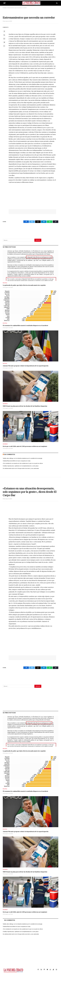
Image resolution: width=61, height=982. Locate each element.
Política (5, 282)
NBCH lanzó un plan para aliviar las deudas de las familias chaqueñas (25, 406)
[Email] (4, 38)
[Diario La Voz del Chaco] (31, 3)
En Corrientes (9, 454)
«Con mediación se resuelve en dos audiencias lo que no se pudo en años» (23, 463)
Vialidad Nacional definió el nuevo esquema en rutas (16, 460)
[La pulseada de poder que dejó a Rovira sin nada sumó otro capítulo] (30, 265)
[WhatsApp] (4, 45)
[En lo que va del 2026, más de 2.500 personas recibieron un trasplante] (30, 426)
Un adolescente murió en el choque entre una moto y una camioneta (21, 468)
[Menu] (4, 3)
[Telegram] (4, 42)
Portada (4, 7)
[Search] (57, 3)
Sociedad (5, 403)
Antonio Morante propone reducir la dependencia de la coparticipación (25, 366)
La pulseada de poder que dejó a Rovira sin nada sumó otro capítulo (24, 285)
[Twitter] (4, 35)
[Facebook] (4, 31)
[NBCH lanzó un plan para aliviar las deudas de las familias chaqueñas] (30, 386)
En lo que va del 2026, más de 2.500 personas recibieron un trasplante (25, 446)
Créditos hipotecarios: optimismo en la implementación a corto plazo (21, 466)
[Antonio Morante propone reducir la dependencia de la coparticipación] (30, 345)
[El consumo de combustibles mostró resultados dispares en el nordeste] (30, 305)
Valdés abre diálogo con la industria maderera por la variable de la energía (22, 458)
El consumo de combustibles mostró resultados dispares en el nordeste (25, 325)
